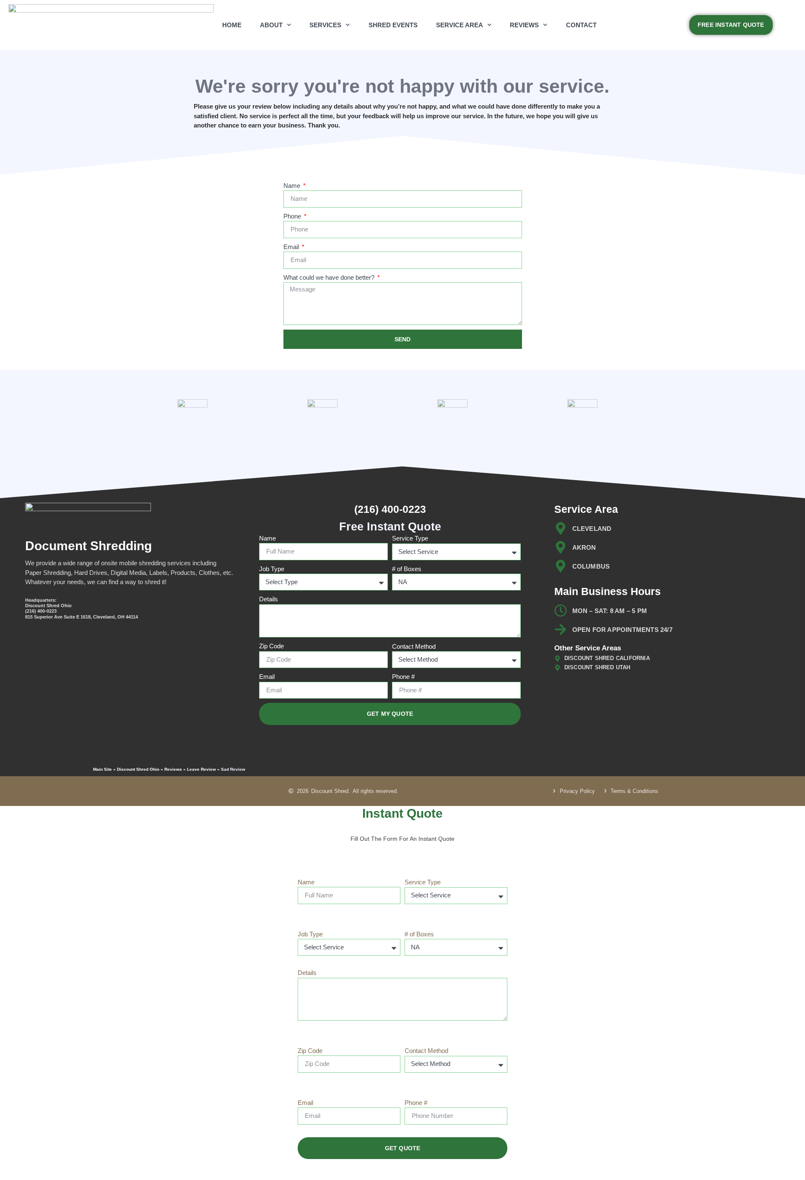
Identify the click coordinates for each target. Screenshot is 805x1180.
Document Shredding (88, 546)
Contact (581, 25)
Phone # (403, 676)
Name (292, 185)
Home (232, 25)
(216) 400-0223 (390, 509)
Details (268, 599)
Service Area (459, 25)
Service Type (410, 538)
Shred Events (393, 25)
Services (325, 25)
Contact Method (414, 646)
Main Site (102, 769)
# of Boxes (406, 568)
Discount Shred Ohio (138, 769)
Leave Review (201, 769)
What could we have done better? (329, 277)
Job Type (271, 568)
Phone (293, 216)
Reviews (524, 25)
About (271, 25)
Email (292, 246)
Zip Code (271, 646)
